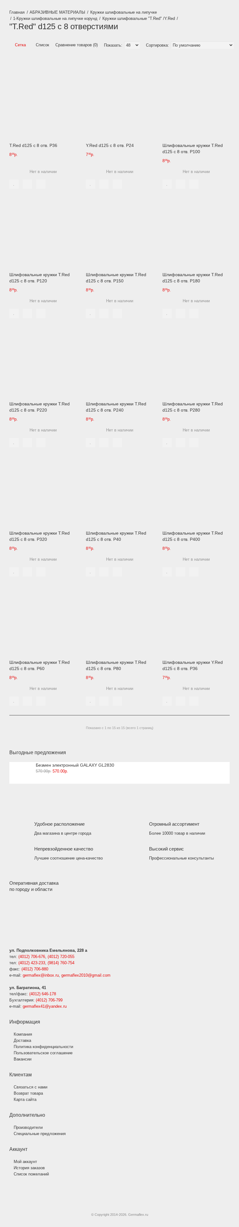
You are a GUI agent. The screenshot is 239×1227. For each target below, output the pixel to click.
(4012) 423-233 (31, 962)
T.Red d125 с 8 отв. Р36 (33, 145)
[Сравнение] (27, 184)
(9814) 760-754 (61, 962)
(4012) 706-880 (34, 969)
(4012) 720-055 (61, 956)
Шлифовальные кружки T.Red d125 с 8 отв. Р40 (116, 536)
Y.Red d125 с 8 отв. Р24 (110, 145)
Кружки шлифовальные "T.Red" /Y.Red (138, 18)
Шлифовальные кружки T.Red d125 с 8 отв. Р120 (39, 277)
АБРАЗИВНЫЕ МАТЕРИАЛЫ (57, 12)
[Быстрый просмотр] (40, 184)
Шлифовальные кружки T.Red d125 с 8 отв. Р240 (116, 407)
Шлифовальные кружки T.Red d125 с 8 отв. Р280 (192, 407)
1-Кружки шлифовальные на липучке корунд (55, 18)
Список (42, 45)
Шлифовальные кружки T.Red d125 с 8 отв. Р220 (39, 407)
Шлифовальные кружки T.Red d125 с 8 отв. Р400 (192, 536)
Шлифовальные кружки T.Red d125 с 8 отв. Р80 (116, 665)
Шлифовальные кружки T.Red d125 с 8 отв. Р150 (116, 277)
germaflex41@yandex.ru (45, 1006)
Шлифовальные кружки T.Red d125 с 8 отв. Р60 (39, 665)
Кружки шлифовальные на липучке (123, 12)
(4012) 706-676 (31, 956)
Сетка (20, 45)
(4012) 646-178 (42, 994)
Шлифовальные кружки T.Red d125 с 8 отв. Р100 (192, 148)
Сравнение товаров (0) (76, 45)
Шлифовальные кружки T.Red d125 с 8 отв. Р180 (192, 277)
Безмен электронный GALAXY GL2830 (75, 765)
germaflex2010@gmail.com (85, 975)
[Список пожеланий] (14, 184)
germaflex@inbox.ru (41, 975)
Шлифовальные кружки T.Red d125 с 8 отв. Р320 (39, 536)
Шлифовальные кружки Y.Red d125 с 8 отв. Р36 (192, 665)
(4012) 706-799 (49, 1000)
